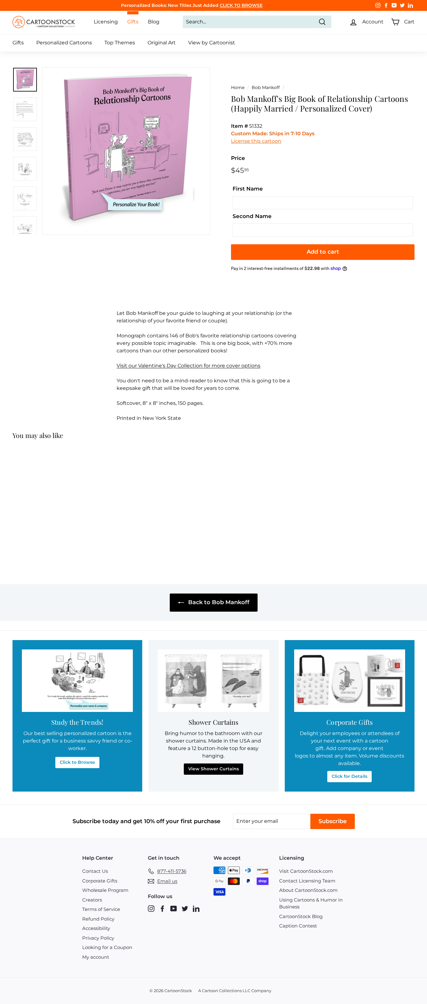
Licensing (106, 22)
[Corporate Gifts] (349, 680)
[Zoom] (126, 151)
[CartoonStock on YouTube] (173, 908)
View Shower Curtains (213, 769)
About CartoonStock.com (308, 890)
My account (95, 957)
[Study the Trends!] (77, 680)
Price (238, 158)
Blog (153, 22)
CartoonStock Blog (301, 916)
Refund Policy (98, 919)
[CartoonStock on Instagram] (151, 908)
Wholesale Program (105, 890)
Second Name (252, 216)
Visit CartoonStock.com (306, 871)
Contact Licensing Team (307, 881)
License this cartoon (256, 141)
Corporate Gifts (99, 881)
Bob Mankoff (266, 87)
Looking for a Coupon (107, 947)
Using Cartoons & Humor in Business (311, 903)
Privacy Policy (98, 938)
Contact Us (95, 871)
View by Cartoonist (211, 43)
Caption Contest (298, 926)
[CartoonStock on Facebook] (162, 908)
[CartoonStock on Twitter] (185, 908)
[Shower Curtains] (213, 680)
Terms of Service (101, 909)
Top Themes (119, 43)
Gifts (18, 43)
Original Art (162, 43)
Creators (92, 900)
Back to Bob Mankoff (218, 602)
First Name (248, 189)
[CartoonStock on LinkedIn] (196, 908)
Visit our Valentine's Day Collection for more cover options (188, 366)
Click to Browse (77, 762)
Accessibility (96, 928)
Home (237, 87)
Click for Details (349, 776)
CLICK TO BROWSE (241, 5)
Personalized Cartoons (64, 43)
